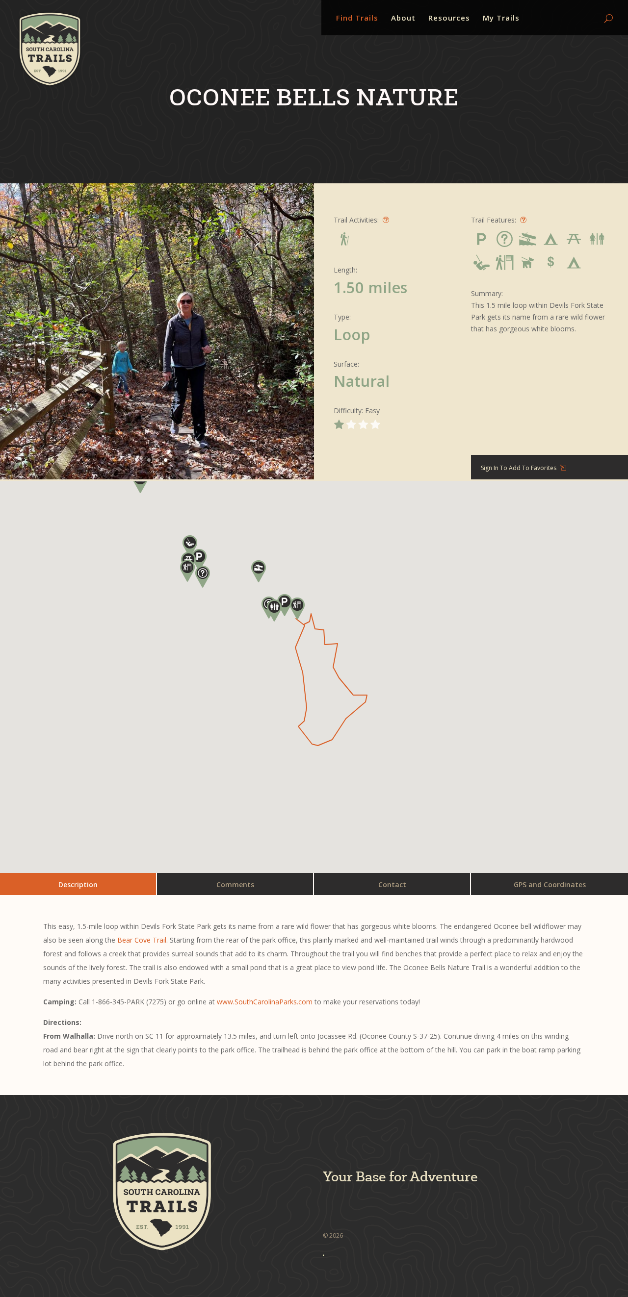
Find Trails (357, 18)
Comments (235, 884)
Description (78, 884)
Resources (449, 18)
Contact (392, 884)
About (403, 18)
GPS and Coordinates (550, 884)
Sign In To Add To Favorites (518, 468)
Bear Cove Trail (141, 940)
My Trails (501, 18)
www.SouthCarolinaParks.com (265, 1001)
